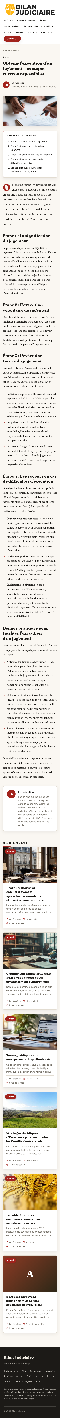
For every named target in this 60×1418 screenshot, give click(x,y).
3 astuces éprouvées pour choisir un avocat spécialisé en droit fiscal (24, 1300)
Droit (20, 32)
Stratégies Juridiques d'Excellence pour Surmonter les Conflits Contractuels (27, 1137)
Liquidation (30, 26)
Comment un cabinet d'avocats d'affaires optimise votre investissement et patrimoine (29, 977)
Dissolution (12, 26)
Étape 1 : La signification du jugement (29, 141)
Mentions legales (23, 1381)
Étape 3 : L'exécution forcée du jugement (31, 154)
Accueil (9, 20)
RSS (38, 1381)
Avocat (8, 32)
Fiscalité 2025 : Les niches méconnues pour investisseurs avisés (23, 1219)
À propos (46, 32)
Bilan (42, 20)
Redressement (26, 20)
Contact (12, 39)
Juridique (47, 26)
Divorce (32, 32)
